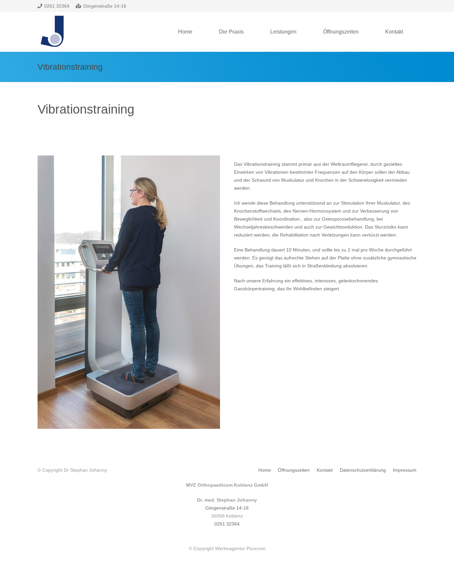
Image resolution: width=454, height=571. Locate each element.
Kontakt (325, 470)
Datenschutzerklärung (363, 470)
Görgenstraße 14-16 (227, 508)
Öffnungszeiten (294, 470)
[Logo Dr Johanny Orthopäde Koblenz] (51, 32)
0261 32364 (227, 523)
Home (264, 470)
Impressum (404, 470)
